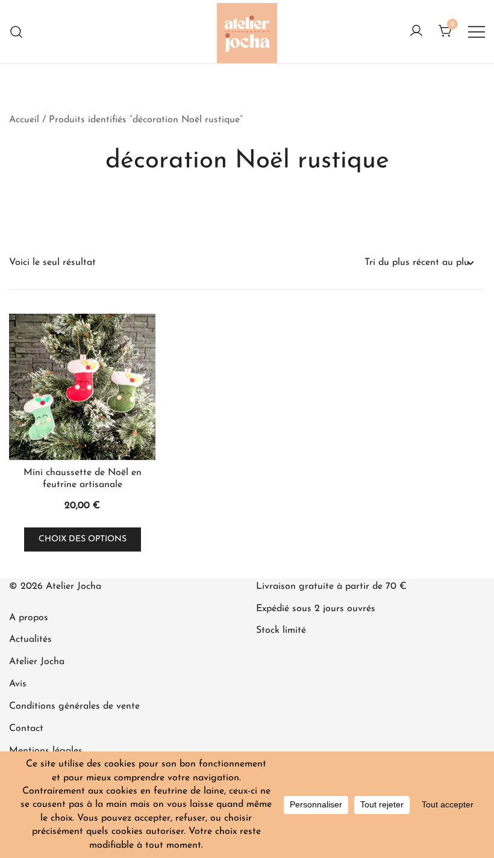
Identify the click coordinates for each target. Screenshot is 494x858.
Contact (26, 728)
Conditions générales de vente (74, 706)
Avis (18, 684)
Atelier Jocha (36, 662)
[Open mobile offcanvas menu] (476, 31)
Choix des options (83, 539)
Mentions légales (46, 751)
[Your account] (416, 31)
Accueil (24, 120)
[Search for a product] (16, 31)
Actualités (30, 639)
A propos (28, 618)
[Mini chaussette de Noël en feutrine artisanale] (82, 387)
